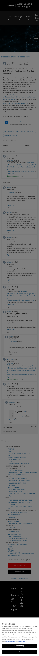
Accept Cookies (20, 652)
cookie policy (22, 641)
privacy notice (10, 641)
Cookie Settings (19, 646)
